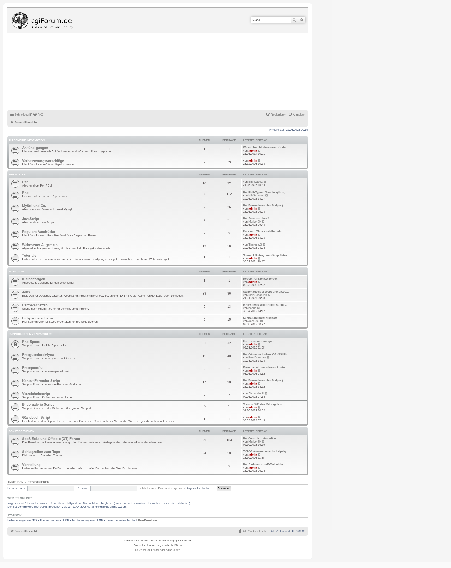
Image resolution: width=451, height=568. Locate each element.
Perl (25, 182)
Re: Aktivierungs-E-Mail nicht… (264, 464)
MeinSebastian (257, 294)
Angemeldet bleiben (199, 488)
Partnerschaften (35, 305)
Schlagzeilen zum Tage (41, 452)
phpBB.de (176, 545)
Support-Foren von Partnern (30, 334)
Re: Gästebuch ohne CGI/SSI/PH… (266, 354)
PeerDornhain (257, 357)
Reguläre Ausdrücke (38, 232)
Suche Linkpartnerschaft (260, 317)
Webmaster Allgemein (40, 245)
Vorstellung (31, 465)
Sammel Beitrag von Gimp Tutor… (266, 255)
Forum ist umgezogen (258, 341)
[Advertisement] (164, 72)
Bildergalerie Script (38, 404)
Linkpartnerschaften (38, 318)
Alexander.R (256, 393)
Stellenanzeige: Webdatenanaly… (266, 291)
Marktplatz (17, 271)
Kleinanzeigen (33, 279)
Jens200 (253, 320)
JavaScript (30, 219)
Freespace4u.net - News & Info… (265, 367)
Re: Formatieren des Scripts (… (264, 205)
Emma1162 (255, 181)
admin (252, 150)
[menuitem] (38, 114)
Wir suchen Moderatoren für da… (265, 147)
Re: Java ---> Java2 (256, 218)
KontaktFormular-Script (41, 381)
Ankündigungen (35, 148)
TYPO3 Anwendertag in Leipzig (264, 451)
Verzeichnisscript (36, 394)
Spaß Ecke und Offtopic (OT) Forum (51, 439)
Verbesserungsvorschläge (43, 161)
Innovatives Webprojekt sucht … (265, 304)
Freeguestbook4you (38, 355)
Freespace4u (32, 368)
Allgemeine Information (27, 140)
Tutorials (29, 256)
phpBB (144, 540)
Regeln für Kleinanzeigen (260, 278)
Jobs (26, 292)
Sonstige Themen (21, 431)
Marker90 (254, 221)
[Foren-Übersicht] (44, 20)
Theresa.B (255, 244)
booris (252, 307)
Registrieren (38, 482)
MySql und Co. (34, 206)
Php (25, 193)
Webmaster (17, 174)
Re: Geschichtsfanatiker (259, 438)
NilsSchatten (256, 195)
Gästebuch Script (36, 418)
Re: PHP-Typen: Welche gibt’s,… (265, 192)
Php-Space (31, 342)
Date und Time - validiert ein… (263, 231)
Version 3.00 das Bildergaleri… (263, 404)
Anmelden (15, 482)
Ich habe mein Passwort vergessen (162, 488)
